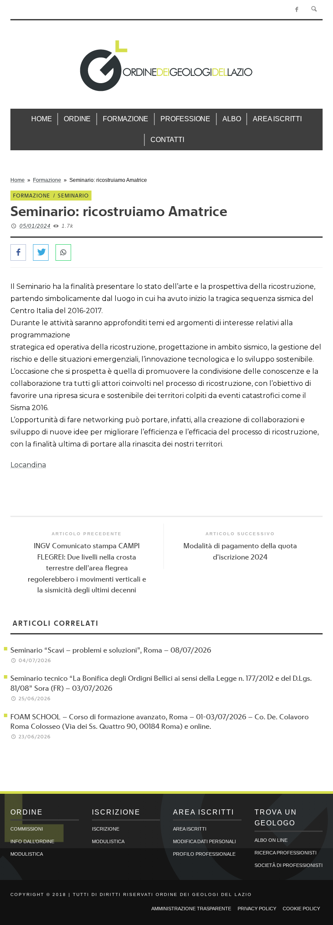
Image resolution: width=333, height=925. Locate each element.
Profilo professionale (204, 854)
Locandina (28, 465)
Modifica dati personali (204, 841)
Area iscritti (189, 828)
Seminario (73, 195)
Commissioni (26, 828)
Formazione (47, 180)
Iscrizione (105, 828)
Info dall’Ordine (32, 841)
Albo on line (271, 840)
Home (17, 180)
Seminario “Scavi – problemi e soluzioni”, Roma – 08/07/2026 (110, 650)
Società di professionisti (289, 865)
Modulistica (26, 854)
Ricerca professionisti (286, 852)
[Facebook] (297, 9)
